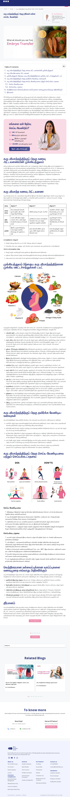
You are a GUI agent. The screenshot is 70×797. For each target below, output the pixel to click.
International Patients (41, 783)
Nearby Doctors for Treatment (41, 779)
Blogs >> (12, 9)
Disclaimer (18, 795)
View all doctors (35, 636)
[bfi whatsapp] (17, 758)
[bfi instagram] (4, 3)
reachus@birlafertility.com (56, 767)
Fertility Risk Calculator (55, 781)
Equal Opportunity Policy (14, 789)
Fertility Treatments (26, 764)
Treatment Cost (40, 775)
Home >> (6, 9)
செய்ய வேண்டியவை (16, 84)
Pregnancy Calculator (55, 778)
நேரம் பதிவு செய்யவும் (19, 149)
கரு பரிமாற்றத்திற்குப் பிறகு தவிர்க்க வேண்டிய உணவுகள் (27, 78)
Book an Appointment (35, 620)
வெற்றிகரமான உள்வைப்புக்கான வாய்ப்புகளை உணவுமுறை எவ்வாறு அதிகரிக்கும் (34, 89)
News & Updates (12, 770)
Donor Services (25, 770)
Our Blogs (38, 764)
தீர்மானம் (10, 92)
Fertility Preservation (27, 772)
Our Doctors (11, 767)
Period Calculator (54, 776)
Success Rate (39, 767)
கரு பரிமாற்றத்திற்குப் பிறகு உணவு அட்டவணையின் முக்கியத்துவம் (30, 70)
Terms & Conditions (12, 786)
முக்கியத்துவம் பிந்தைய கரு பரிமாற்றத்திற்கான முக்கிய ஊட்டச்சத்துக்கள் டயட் (34, 76)
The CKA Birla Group (13, 764)
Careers (10, 772)
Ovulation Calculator (55, 773)
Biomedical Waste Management (12, 779)
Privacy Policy (11, 795)
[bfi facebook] (8, 3)
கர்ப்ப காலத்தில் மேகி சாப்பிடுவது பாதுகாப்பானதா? (47, 682)
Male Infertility (25, 767)
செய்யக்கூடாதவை (15, 87)
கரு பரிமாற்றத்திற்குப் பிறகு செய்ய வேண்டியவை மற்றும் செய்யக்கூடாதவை (33, 81)
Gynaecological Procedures (25, 776)
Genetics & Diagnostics (27, 780)
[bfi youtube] (6, 3)
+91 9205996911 (54, 764)
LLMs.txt (24, 795)
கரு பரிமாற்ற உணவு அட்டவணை (18, 73)
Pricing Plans (39, 770)
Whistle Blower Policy (13, 783)
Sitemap (38, 772)
